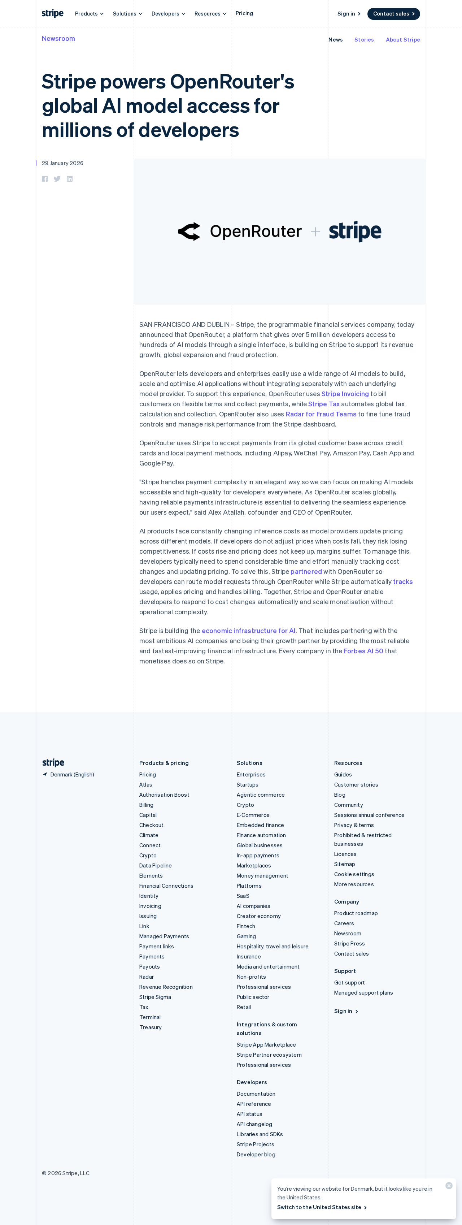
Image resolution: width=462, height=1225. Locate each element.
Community (348, 804)
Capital (148, 814)
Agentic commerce (261, 794)
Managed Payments (164, 936)
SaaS (243, 895)
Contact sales (391, 13)
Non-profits (251, 976)
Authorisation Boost (164, 794)
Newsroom (58, 38)
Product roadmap (356, 913)
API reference (254, 1103)
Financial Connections (166, 885)
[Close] (448, 1187)
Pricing (244, 13)
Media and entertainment (268, 966)
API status (249, 1113)
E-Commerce (253, 814)
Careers (344, 923)
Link (144, 926)
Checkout (151, 824)
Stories (364, 39)
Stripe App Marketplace (266, 1044)
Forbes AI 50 (363, 650)
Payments (152, 956)
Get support (349, 982)
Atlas (145, 784)
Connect (150, 845)
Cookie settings (354, 874)
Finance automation (261, 835)
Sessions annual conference (369, 814)
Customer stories (356, 784)
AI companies (253, 905)
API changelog (255, 1123)
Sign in (346, 13)
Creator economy (259, 915)
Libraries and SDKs (260, 1134)
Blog (339, 794)
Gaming (246, 936)
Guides (343, 774)
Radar (146, 976)
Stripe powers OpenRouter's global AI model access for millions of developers (168, 105)
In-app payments (258, 855)
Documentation (256, 1093)
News (335, 39)
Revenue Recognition (166, 986)
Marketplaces (254, 865)
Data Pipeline (155, 865)
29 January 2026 (62, 162)
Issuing (148, 915)
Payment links (156, 946)
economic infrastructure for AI (249, 630)
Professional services (264, 986)
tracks (403, 581)
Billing (146, 804)
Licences (345, 853)
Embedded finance (260, 824)
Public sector (253, 996)
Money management (262, 875)
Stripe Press (349, 943)
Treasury (150, 1027)
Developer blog (256, 1154)
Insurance (249, 956)
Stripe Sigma (155, 996)
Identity (149, 895)
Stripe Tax (324, 403)
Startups (248, 784)
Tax (144, 1006)
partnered (306, 571)
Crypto (148, 855)
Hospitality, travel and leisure (273, 946)
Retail (244, 1006)
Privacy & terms (354, 824)
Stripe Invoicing (345, 393)
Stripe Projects (255, 1144)
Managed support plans (363, 992)
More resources (354, 884)
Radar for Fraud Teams (321, 414)
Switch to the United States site (319, 1207)
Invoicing (150, 905)
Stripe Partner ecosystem (269, 1054)
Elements (151, 875)
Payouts (149, 966)
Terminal (150, 1017)
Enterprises (251, 774)
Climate (148, 835)
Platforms (249, 885)
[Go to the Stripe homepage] (50, 762)
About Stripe (403, 39)
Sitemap (344, 863)
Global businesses (260, 845)
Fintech (246, 926)
